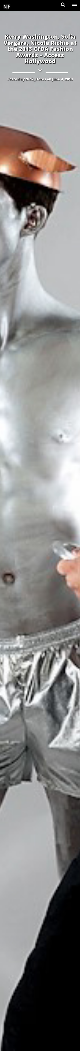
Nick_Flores (36, 79)
